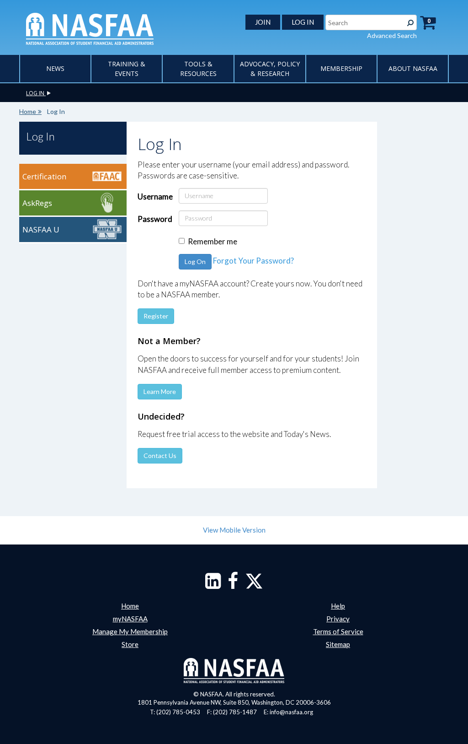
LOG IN (303, 22)
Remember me (212, 241)
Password (155, 219)
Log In (40, 136)
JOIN (263, 22)
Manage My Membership (130, 631)
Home (27, 111)
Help (338, 606)
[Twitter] (254, 585)
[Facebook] (233, 585)
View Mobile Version (234, 530)
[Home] (90, 28)
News (55, 68)
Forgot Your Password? (253, 260)
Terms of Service (338, 631)
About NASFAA (412, 68)
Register (156, 316)
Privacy (338, 619)
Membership (341, 68)
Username (155, 196)
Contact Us (160, 455)
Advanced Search (392, 35)
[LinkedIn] (213, 585)
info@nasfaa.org (291, 712)
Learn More (160, 391)
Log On (195, 261)
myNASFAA (130, 619)
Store (130, 644)
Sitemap (338, 644)
